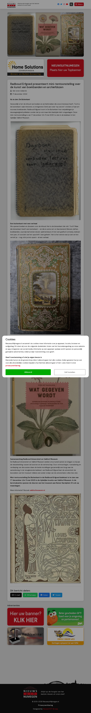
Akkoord (28, 372)
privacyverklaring (13, 366)
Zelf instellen (69, 372)
